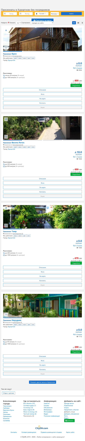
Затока (5, 412)
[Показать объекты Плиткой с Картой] (82, 22)
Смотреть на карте (43, 20)
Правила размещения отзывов (51, 432)
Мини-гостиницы (30, 412)
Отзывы (46, 405)
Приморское (7, 416)
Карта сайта (70, 432)
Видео (46, 414)
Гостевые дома (29, 405)
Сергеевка (6, 414)
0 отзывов (78, 68)
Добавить (70, 421)
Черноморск (7, 406)
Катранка (6, 418)
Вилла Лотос (13, 142)
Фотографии (48, 412)
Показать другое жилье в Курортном (42, 382)
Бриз (10, 53)
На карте (42, 98)
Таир (10, 231)
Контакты (42, 103)
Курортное (11, 60)
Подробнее (76, 85)
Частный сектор (29, 414)
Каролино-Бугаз (8, 410)
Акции (43, 107)
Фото (42, 94)
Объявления (48, 407)
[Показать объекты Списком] (74, 22)
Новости (46, 403)
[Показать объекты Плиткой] (78, 22)
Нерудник (12, 320)
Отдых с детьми (8, 393)
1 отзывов (78, 157)
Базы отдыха (28, 410)
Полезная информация (52, 416)
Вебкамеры (48, 410)
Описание (42, 90)
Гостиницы (28, 407)
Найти (71, 14)
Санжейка (6, 420)
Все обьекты (29, 403)
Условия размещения (28, 432)
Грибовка (6, 408)
